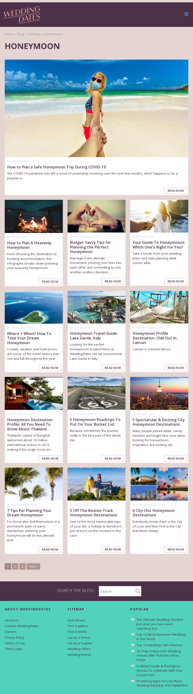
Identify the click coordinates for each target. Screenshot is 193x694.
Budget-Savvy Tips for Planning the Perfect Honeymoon (90, 247)
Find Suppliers (78, 626)
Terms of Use (15, 643)
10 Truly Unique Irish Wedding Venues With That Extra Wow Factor (159, 655)
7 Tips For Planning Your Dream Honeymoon (29, 513)
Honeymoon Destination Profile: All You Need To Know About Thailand (29, 424)
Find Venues (77, 620)
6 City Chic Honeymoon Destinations (154, 513)
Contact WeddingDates (22, 626)
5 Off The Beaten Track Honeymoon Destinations (93, 513)
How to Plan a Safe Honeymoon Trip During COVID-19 (56, 167)
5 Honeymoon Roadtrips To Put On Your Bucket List (95, 422)
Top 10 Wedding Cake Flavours (160, 645)
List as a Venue (79, 637)
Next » (33, 566)
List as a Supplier (80, 643)
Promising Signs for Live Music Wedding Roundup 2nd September (162, 683)
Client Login (13, 649)
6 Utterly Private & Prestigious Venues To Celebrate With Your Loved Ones (160, 670)
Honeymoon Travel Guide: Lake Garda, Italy (94, 335)
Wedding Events (79, 655)
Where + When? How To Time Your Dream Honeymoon (29, 338)
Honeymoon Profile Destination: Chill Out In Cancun (155, 338)
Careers (10, 631)
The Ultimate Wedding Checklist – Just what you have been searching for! (161, 624)
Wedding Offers (79, 649)
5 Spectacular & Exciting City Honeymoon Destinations (159, 422)
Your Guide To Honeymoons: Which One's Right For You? (159, 244)
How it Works (77, 631)
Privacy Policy (14, 637)
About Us (11, 620)
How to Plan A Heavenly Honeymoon (29, 245)
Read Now (176, 190)
